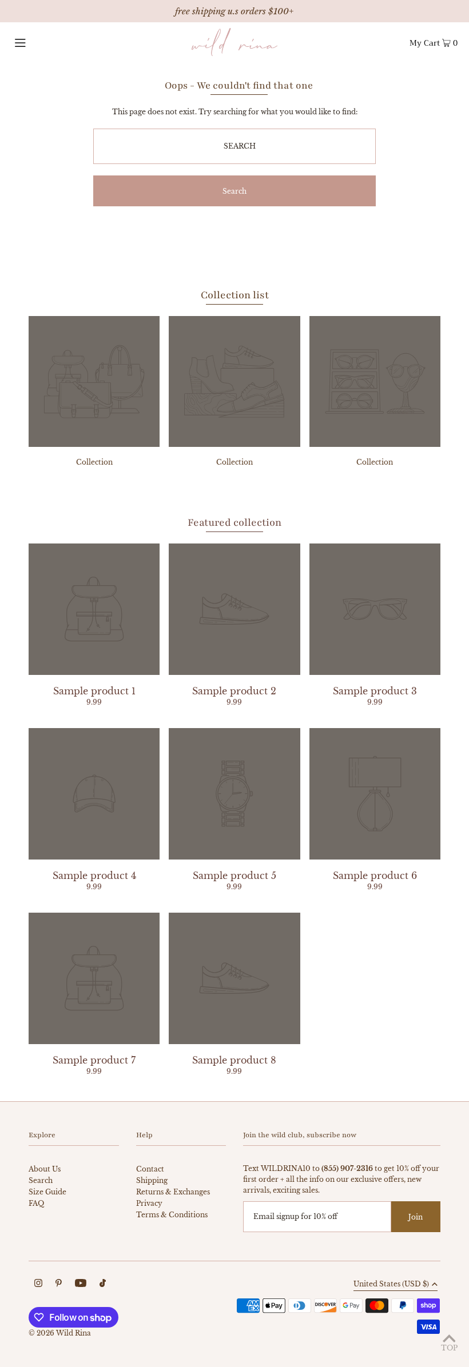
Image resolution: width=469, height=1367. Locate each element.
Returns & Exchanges (173, 1192)
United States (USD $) (391, 1284)
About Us (45, 1169)
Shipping (152, 1180)
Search (41, 1180)
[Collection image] (94, 443)
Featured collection (234, 522)
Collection (94, 462)
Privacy (149, 1203)
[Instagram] (38, 1284)
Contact (150, 1169)
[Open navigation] (42, 42)
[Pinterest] (58, 1284)
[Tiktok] (103, 1284)
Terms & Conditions (172, 1214)
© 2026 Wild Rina (60, 1333)
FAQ (36, 1203)
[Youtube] (80, 1284)
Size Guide (47, 1192)
